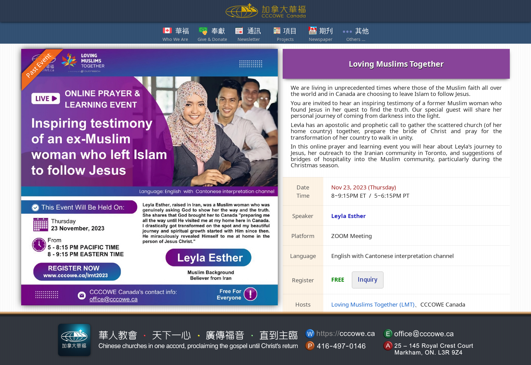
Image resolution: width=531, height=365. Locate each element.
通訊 (254, 31)
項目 (290, 31)
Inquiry (367, 279)
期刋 (326, 31)
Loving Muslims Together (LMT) (373, 304)
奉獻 (218, 31)
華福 (182, 31)
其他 (362, 31)
